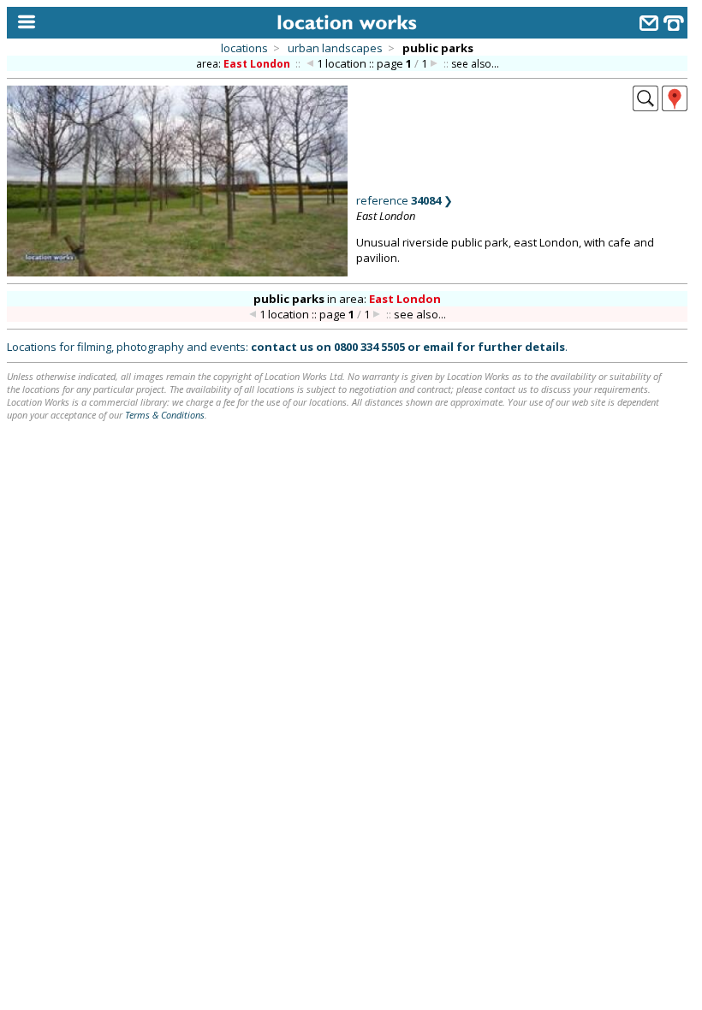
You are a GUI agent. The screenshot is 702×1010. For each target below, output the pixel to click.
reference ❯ (404, 200)
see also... (475, 63)
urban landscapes (335, 48)
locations (244, 48)
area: (243, 63)
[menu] (22, 22)
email (438, 346)
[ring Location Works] (674, 25)
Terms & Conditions (165, 414)
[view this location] (645, 106)
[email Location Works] (649, 25)
